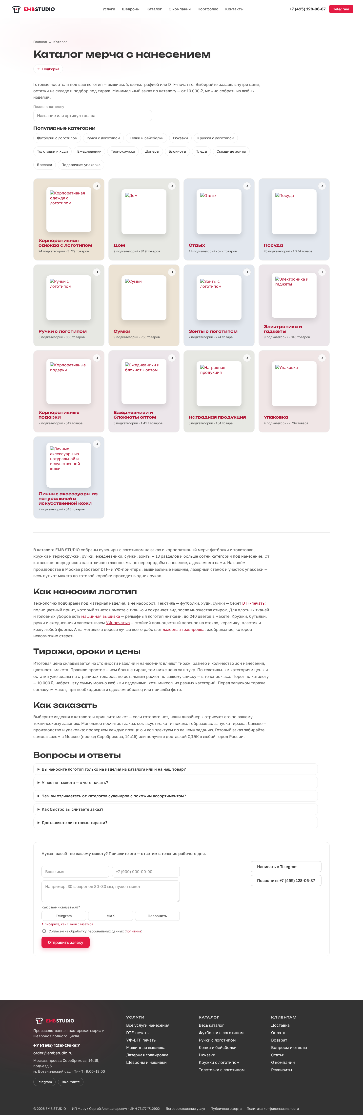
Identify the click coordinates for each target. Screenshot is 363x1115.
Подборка (48, 69)
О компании (180, 9)
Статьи (277, 1054)
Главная (40, 42)
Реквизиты (281, 1069)
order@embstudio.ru (53, 1052)
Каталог (154, 9)
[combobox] (92, 115)
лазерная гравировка (183, 629)
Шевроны (131, 9)
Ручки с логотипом (103, 138)
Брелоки (44, 165)
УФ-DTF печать (141, 1040)
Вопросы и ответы (289, 1047)
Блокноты (177, 151)
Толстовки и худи (52, 151)
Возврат (279, 1040)
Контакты (234, 9)
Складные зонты (231, 151)
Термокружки (123, 151)
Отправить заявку (65, 942)
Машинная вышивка (145, 1047)
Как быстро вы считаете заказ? (72, 809)
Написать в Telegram (277, 866)
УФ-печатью (118, 622)
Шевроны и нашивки (146, 1062)
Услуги (108, 9)
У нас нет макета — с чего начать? (75, 782)
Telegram (341, 9)
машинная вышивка (100, 616)
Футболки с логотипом (57, 138)
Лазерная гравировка (147, 1054)
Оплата (278, 1032)
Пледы (201, 151)
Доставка (280, 1025)
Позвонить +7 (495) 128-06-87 (286, 880)
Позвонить (157, 916)
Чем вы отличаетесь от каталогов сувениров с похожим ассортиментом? (114, 795)
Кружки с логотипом (215, 138)
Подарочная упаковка (81, 165)
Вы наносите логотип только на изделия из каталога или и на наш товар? (114, 769)
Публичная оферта (226, 1109)
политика (133, 931)
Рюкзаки (180, 138)
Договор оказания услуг (186, 1109)
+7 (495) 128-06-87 (308, 8)
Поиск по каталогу (48, 107)
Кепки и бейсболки (146, 138)
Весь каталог (211, 1025)
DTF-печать (253, 603)
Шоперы (151, 151)
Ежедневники (89, 151)
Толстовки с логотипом (222, 1069)
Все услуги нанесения (147, 1025)
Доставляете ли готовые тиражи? (74, 822)
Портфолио (208, 9)
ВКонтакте (71, 1082)
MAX (111, 916)
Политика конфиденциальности (273, 1109)
